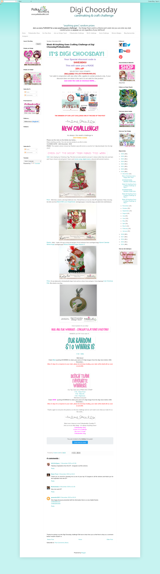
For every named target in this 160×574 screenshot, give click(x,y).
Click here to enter (80, 442)
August (124, 213)
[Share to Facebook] (78, 453)
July (123, 216)
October (125, 208)
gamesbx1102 (55, 497)
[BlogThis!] (74, 453)
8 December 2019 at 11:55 (67, 486)
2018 (122, 234)
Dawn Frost (54, 474)
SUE (48, 157)
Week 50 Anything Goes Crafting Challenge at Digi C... (129, 195)
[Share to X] (76, 453)
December (125, 173)
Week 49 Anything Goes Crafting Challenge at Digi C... (129, 201)
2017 (122, 236)
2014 (122, 244)
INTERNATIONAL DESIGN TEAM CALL (129, 180)
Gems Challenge (104, 33)
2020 (122, 169)
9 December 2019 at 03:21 (68, 497)
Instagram (25, 36)
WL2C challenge (91, 33)
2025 (122, 156)
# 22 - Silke (80, 354)
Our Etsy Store (46, 33)
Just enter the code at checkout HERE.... (80, 81)
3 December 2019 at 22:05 (68, 463)
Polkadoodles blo (80, 433)
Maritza (49, 242)
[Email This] (73, 453)
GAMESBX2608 (55, 503)
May (123, 221)
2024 (122, 159)
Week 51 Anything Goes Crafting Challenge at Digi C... (129, 185)
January (125, 231)
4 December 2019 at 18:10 (67, 474)
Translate (37, 163)
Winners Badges (116, 33)
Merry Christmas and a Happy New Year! (129, 176)
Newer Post (50, 539)
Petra (48, 281)
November (125, 206)
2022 (122, 164)
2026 (122, 154)
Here (54, 360)
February (125, 228)
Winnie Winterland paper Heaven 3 (74, 244)
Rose (48, 200)
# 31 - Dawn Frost (80, 392)
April (123, 223)
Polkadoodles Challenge (77, 33)
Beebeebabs (55, 486)
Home (24, 33)
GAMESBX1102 (55, 501)
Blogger (83, 552)
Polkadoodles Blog (80, 427)
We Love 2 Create (80, 431)
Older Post (110, 539)
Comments (29, 95)
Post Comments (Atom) (61, 542)
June (124, 218)
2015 (122, 242)
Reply (52, 468)
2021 (122, 166)
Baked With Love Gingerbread (66, 202)
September (125, 211)
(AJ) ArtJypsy (55, 463)
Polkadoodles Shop (34, 33)
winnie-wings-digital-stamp (83, 159)
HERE (54, 400)
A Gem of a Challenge (80, 429)
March (124, 226)
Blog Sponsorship (129, 33)
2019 (122, 171)
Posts (27, 92)
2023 (122, 161)
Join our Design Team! (60, 33)
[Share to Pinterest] (80, 453)
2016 (122, 239)
